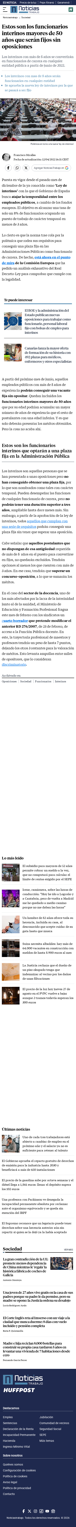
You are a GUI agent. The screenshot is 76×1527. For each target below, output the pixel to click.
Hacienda (9, 1441)
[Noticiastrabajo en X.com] (29, 1511)
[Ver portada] (24, 9)
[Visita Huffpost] (71, 9)
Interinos (60, 681)
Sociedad (26, 681)
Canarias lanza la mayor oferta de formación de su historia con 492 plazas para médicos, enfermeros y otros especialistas (48, 354)
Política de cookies (15, 1476)
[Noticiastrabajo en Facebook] (23, 1511)
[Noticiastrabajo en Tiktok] (41, 1511)
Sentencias (10, 1423)
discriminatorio (14, 664)
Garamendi (63, 2)
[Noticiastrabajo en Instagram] (35, 1511)
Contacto (9, 1494)
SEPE (42, 1435)
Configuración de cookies (19, 1470)
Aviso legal (10, 1482)
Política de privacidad (17, 1488)
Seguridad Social (50, 1429)
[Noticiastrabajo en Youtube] (47, 1511)
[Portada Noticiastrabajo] (38, 1380)
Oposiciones (9, 681)
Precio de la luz (28, 2)
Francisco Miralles (25, 155)
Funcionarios (43, 681)
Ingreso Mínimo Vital (16, 1447)
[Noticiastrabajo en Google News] (53, 1511)
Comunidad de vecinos (54, 1423)
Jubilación (46, 1417)
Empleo (8, 1417)
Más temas (46, 1441)
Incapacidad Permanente (19, 1435)
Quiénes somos (13, 1464)
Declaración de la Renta (18, 1429)
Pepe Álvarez (47, 2)
